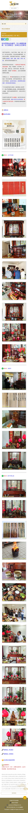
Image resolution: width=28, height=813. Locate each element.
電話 (10, 802)
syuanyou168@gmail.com (14, 805)
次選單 (4, 23)
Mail (7, 805)
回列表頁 (14, 793)
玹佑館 (14, 3)
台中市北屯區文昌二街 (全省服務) (15, 807)
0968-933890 (15, 802)
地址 (5, 807)
